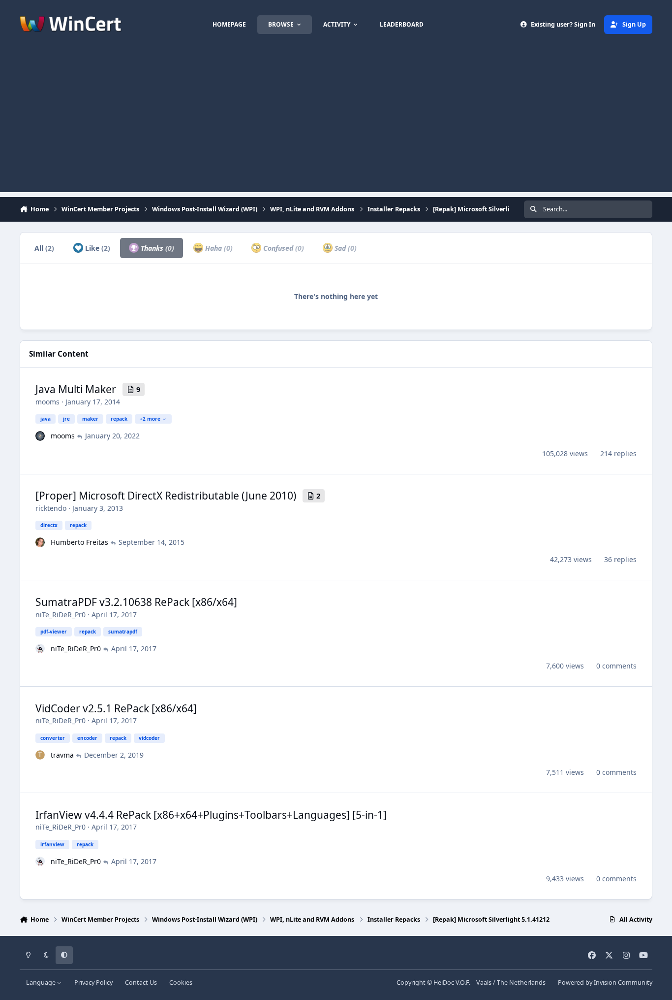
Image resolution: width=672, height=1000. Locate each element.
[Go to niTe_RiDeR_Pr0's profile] (40, 649)
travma (62, 755)
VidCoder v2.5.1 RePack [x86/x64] (116, 708)
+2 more (150, 418)
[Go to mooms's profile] (40, 436)
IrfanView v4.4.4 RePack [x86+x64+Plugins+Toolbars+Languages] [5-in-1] (211, 815)
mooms (47, 401)
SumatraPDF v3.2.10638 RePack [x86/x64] (136, 602)
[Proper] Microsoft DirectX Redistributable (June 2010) (165, 495)
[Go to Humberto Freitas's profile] (40, 542)
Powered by (605, 982)
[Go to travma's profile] (40, 755)
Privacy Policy (93, 982)
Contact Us (141, 982)
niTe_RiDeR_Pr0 (60, 614)
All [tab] (44, 248)
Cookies (180, 982)
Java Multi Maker (75, 389)
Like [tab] (96, 248)
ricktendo (50, 508)
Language (41, 982)
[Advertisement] (336, 123)
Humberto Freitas (79, 542)
